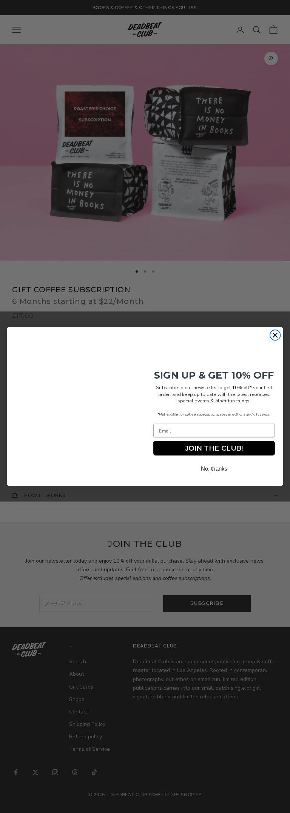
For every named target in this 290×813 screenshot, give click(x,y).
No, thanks (214, 468)
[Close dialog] (275, 335)
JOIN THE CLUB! (214, 448)
